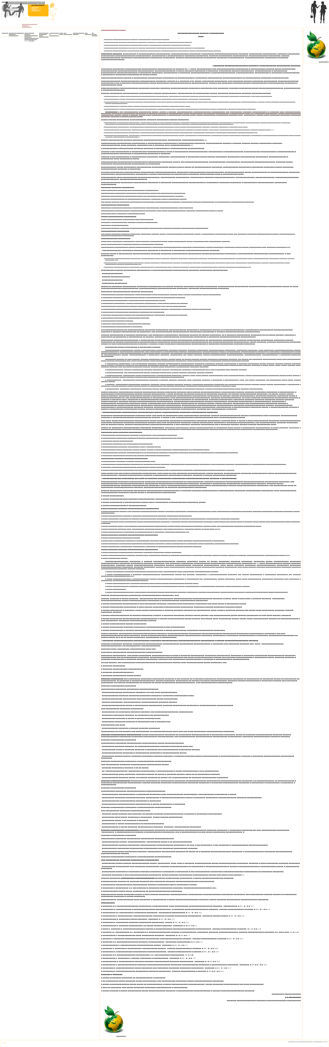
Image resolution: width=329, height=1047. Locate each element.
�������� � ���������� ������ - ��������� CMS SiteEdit (308, 1041)
